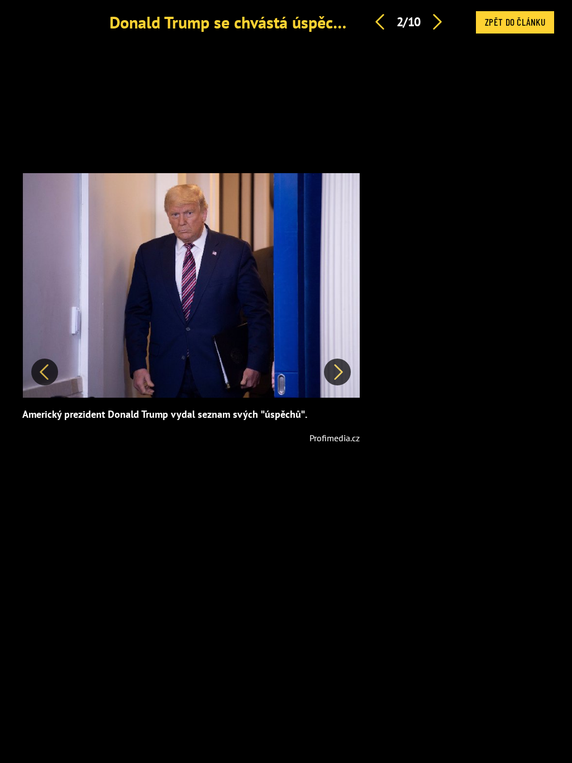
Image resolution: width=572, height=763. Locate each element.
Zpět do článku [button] (515, 22)
